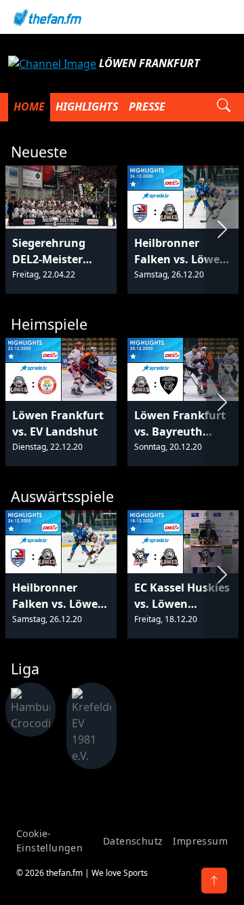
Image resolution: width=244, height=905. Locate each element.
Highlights (87, 106)
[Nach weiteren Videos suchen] (223, 107)
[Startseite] (122, 17)
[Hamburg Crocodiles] (30, 708)
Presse (147, 106)
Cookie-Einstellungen (49, 840)
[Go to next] (222, 229)
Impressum (200, 840)
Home (29, 106)
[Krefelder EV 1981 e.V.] (91, 725)
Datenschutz (133, 840)
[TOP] (214, 880)
